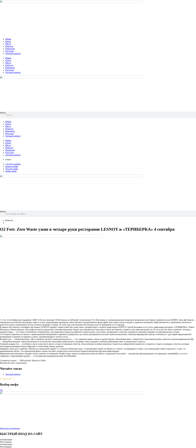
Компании (10, 49)
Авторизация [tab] (6, 439)
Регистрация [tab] (5, 442)
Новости (9, 46)
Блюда (8, 41)
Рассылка (9, 51)
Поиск (3, 113)
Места (8, 44)
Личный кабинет (13, 53)
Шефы (8, 39)
